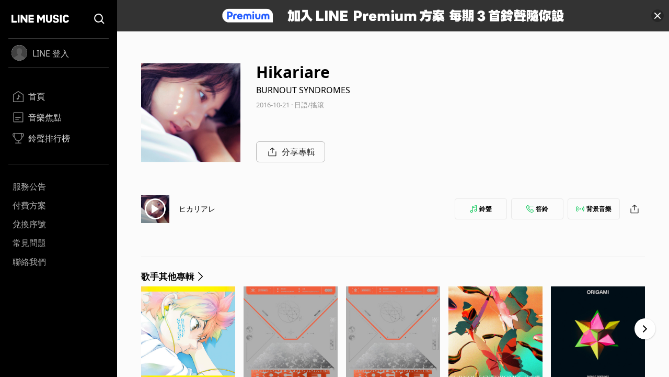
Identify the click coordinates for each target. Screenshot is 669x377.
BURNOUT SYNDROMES (303, 90)
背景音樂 (599, 208)
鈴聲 (485, 208)
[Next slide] (645, 328)
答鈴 (542, 208)
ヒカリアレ (197, 209)
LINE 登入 (50, 53)
